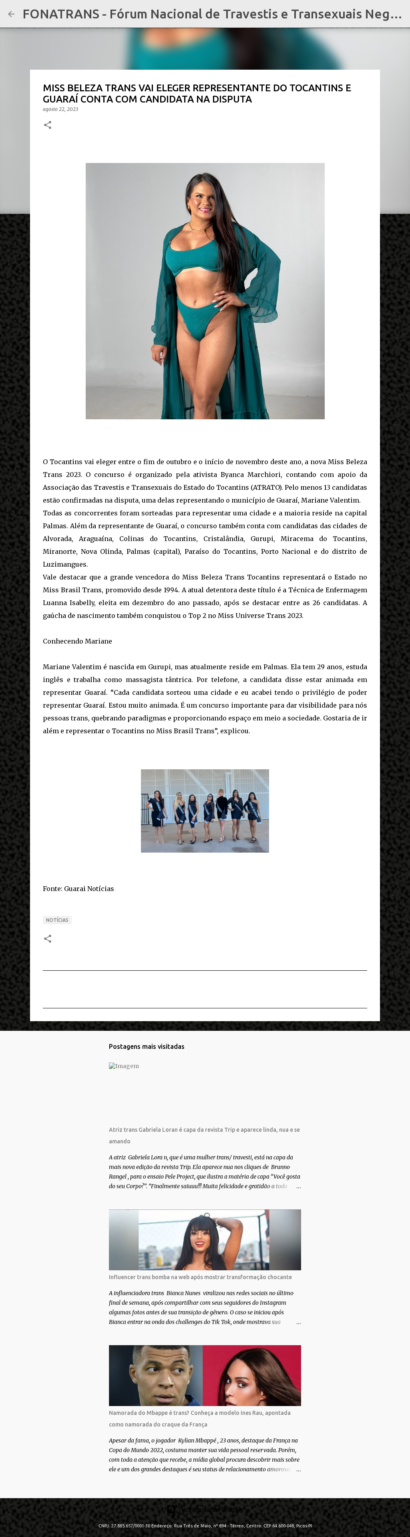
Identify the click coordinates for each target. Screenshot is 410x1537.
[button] (47, 125)
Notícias (57, 920)
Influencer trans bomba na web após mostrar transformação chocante (200, 1277)
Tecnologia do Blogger (210, 1509)
